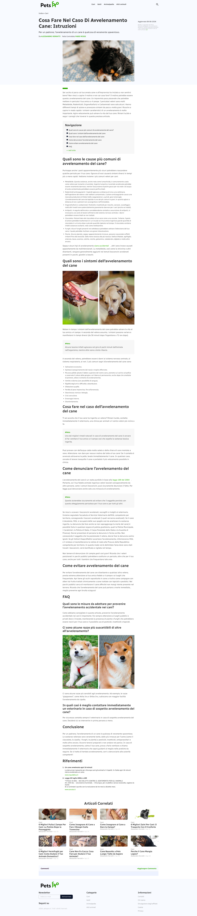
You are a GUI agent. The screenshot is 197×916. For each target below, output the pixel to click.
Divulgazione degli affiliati (147, 904)
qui (147, 29)
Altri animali (121, 4)
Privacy (140, 911)
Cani (93, 4)
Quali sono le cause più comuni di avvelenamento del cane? (91, 130)
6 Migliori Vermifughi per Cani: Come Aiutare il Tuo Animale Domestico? (51, 854)
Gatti (99, 4)
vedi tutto (72, 150)
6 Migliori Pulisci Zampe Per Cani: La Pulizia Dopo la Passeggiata (52, 827)
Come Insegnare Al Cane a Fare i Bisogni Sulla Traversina (82, 827)
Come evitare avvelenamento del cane (83, 143)
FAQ (70, 147)
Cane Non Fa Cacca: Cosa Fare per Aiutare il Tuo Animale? (81, 854)
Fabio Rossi (80, 36)
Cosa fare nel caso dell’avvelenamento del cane (86, 137)
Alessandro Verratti (50, 36)
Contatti (141, 896)
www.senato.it (70, 789)
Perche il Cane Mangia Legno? (141, 852)
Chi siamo (141, 900)
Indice (41, 13)
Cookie (140, 907)
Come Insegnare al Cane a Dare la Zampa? (112, 825)
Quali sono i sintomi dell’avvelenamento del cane (87, 133)
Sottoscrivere (66, 897)
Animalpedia (109, 4)
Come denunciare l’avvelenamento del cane (85, 140)
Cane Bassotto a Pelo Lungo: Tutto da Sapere (111, 852)
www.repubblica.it (71, 775)
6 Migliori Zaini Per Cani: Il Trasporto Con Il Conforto (144, 825)
